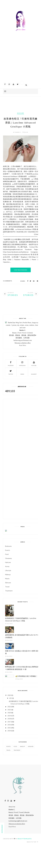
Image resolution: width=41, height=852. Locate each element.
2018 (9, 719)
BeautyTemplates (24, 839)
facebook (11, 365)
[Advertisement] (20, 59)
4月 (10, 698)
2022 (9, 707)
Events (7, 550)
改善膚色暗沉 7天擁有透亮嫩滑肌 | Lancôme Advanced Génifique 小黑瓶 (20, 122)
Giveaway (8, 558)
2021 (9, 710)
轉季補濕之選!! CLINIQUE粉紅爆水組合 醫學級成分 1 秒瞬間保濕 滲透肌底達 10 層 (22, 668)
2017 (9, 722)
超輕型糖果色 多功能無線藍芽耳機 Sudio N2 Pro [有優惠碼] (21, 636)
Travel (7, 587)
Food (7, 554)
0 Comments (7, 281)
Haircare (8, 562)
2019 (9, 716)
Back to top (32, 842)
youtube (33, 365)
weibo (22, 374)
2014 (9, 731)
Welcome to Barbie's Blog (23, 343)
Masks (7, 578)
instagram (22, 365)
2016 (9, 725)
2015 (9, 728)
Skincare (20, 113)
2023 (9, 695)
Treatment (9, 591)
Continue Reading (20, 270)
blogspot (34, 374)
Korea (7, 566)
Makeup (8, 574)
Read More (22, 345)
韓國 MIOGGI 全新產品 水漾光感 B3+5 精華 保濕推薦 (22, 652)
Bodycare (8, 546)
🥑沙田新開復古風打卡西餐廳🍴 (26, 676)
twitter (10, 374)
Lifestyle (8, 570)
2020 (9, 713)
